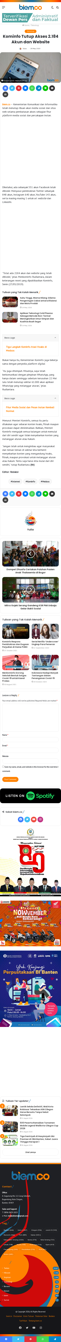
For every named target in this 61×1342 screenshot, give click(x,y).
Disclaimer (17, 1316)
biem (22, 1230)
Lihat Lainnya (30, 1152)
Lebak (8, 1244)
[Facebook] (5, 88)
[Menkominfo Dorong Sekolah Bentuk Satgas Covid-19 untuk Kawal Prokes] (15, 662)
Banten (9, 1230)
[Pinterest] (19, 88)
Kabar (36, 1235)
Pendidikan (28, 1249)
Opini (50, 1244)
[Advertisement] (30, 151)
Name (5, 735)
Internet (16, 481)
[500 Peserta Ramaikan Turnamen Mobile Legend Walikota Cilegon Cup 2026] (10, 1127)
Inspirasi (7, 1277)
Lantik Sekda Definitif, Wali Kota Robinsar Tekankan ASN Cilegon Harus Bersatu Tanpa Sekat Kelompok (36, 1110)
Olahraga (36, 1244)
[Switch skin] (52, 8)
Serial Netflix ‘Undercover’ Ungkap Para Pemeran (45, 643)
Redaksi (52, 1316)
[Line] (45, 88)
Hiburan (7, 1272)
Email (5, 745)
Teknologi (35, 25)
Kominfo (31, 481)
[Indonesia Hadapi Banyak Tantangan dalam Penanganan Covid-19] (45, 662)
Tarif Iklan (23, 1321)
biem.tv (9, 1316)
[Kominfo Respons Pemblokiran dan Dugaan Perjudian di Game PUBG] (15, 631)
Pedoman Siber (41, 1316)
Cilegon (36, 1230)
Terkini (8, 1254)
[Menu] (3, 8)
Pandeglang (11, 1249)
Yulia (25, 48)
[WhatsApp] (32, 88)
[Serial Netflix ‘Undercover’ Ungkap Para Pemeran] (45, 631)
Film (23, 1235)
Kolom (6, 1291)
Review (7, 1286)
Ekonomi (9, 1235)
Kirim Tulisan (28, 1316)
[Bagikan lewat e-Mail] (52, 88)
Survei (6, 1300)
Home (26, 25)
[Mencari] (57, 8)
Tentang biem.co (35, 1321)
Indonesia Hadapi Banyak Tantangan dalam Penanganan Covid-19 (45, 675)
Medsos (46, 481)
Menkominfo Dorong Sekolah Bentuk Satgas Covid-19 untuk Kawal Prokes (14, 676)
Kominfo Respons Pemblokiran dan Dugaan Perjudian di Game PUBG (15, 644)
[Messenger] (25, 88)
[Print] (5, 94)
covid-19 (51, 1230)
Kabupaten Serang (14, 1240)
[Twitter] (12, 88)
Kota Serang (47, 1240)
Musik (21, 1244)
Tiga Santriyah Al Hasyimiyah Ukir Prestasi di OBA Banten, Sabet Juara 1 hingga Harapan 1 (39, 1139)
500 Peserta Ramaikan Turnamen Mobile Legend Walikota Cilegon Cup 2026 (39, 1125)
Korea (32, 1240)
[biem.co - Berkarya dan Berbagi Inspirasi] (30, 7)
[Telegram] (39, 88)
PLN (42, 1249)
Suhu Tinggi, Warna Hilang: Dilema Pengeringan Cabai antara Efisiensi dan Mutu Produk (38, 300)
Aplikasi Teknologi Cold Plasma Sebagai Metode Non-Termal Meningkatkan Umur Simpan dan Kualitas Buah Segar (37, 317)
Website (5, 756)
